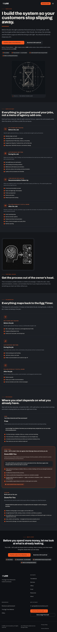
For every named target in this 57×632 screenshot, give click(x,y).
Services (32, 582)
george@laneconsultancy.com (40, 606)
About (31, 596)
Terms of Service (45, 628)
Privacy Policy (44, 624)
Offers (32, 585)
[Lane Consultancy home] (5, 3)
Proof (31, 589)
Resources (33, 593)
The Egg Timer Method (8, 609)
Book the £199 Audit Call (34, 42)
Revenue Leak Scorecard (8, 606)
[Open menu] (53, 3)
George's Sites (24, 627)
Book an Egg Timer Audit (43, 614)
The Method (33, 578)
